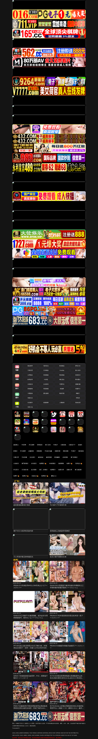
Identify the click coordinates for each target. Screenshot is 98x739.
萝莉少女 (77, 366)
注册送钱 (63, 445)
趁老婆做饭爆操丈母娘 (21, 505)
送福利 (80, 445)
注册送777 (72, 445)
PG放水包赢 (48, 451)
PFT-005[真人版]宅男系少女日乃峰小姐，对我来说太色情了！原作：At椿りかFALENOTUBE (30, 647)
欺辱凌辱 (30, 379)
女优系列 (46, 384)
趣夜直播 (49, 457)
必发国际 (65, 457)
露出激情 (46, 393)
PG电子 (55, 445)
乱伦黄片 (32, 457)
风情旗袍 (30, 388)
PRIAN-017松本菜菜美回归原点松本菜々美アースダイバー (66, 616)
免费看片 (53, 470)
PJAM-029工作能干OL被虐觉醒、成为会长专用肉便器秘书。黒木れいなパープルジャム (30, 616)
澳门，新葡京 (43, 470)
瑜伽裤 (62, 388)
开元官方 (16, 470)
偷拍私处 (40, 457)
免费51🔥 (69, 463)
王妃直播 (24, 457)
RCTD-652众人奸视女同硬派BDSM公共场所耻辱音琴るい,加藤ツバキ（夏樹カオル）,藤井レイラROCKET (67, 708)
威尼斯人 (16, 445)
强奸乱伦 (46, 366)
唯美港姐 (62, 375)
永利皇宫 (34, 463)
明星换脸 (46, 388)
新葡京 (15, 451)
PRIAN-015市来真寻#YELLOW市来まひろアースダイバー (30, 586)
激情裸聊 (61, 463)
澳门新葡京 (74, 457)
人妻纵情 (62, 402)
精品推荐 (30, 366)
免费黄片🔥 (44, 476)
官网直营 (39, 445)
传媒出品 (30, 398)
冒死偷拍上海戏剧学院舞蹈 (60, 531)
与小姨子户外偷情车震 (58, 505)
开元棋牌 (31, 445)
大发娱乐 (16, 463)
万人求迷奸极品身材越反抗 (23, 557)
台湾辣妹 (30, 375)
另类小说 (30, 407)
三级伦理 (30, 370)
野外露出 (77, 379)
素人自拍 (77, 370)
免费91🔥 (16, 476)
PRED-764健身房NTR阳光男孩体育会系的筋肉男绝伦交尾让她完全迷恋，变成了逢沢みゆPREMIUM (30, 708)
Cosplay (62, 370)
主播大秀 (16, 457)
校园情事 (46, 402)
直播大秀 (69, 470)
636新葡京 (52, 463)
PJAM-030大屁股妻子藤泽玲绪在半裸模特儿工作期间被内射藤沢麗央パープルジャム (67, 586)
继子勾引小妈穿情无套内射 (23, 531)
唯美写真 (62, 393)
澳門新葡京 (25, 463)
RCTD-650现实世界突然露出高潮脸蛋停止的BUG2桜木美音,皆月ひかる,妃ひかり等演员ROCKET (66, 678)
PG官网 (24, 445)
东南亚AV (77, 375)
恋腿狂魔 (77, 384)
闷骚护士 (77, 388)
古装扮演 (30, 384)
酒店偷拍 (81, 451)
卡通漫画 (30, 393)
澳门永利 (48, 445)
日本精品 (46, 370)
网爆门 (78, 393)
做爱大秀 (61, 470)
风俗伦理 (77, 402)
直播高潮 (57, 451)
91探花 (46, 379)
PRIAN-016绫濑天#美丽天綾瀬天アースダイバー (67, 647)
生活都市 (30, 402)
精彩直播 (65, 451)
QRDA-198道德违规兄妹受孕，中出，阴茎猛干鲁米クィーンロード (30, 677)
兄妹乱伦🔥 (35, 476)
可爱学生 (62, 384)
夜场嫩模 (57, 457)
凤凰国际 (39, 451)
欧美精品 (62, 366)
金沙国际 (34, 470)
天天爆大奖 (25, 470)
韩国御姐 (46, 375)
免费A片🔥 (25, 476)
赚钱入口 (54, 476)
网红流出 (62, 379)
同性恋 (78, 398)
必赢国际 (31, 451)
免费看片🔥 (42, 463)
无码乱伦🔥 (78, 463)
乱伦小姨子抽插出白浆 (58, 557)
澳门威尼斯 (78, 470)
